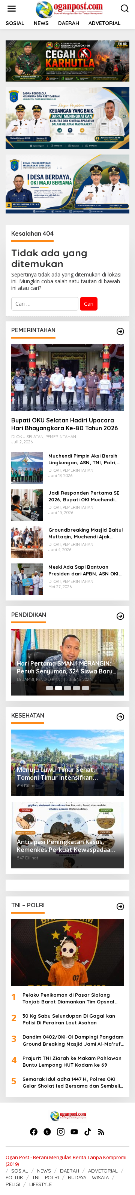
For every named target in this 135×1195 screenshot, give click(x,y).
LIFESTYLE (40, 1184)
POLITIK (14, 1177)
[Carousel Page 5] (85, 688)
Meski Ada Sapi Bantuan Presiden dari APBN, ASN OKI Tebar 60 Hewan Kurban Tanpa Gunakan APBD (83, 570)
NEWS (44, 1171)
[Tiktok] (88, 1132)
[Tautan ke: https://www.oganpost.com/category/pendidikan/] (120, 616)
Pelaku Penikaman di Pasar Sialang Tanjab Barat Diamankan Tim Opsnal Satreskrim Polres (68, 998)
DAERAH (69, 1171)
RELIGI (13, 1184)
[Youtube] (74, 1132)
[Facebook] (34, 1132)
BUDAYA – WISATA (88, 1177)
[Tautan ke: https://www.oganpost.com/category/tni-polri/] (120, 906)
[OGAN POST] (69, 9)
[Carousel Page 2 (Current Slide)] (58, 688)
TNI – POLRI (45, 1177)
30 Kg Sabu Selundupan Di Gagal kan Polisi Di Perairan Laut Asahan (68, 1019)
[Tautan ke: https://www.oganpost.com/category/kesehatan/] (120, 716)
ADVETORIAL (103, 1171)
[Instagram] (61, 1132)
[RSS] (101, 1132)
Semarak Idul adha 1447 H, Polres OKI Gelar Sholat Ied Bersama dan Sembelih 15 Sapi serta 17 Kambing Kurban (72, 1082)
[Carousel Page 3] (67, 688)
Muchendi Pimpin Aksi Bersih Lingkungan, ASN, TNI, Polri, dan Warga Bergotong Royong (82, 459)
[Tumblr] (47, 1132)
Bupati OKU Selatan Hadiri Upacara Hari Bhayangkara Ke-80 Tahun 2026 (64, 424)
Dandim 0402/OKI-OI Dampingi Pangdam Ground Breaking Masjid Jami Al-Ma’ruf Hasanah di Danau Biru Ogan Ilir (72, 1040)
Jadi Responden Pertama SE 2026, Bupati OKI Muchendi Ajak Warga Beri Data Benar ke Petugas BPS (83, 496)
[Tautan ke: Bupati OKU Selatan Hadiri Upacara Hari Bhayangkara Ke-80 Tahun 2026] (67, 377)
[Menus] (12, 8)
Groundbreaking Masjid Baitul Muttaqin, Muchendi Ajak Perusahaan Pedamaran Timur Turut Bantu (85, 533)
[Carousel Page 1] (49, 688)
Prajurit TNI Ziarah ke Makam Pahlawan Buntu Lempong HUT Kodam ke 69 (72, 1061)
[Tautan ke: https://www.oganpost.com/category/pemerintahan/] (120, 331)
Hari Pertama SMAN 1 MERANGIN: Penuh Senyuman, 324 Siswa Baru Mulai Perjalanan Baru (64, 667)
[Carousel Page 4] (76, 688)
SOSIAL (19, 1171)
